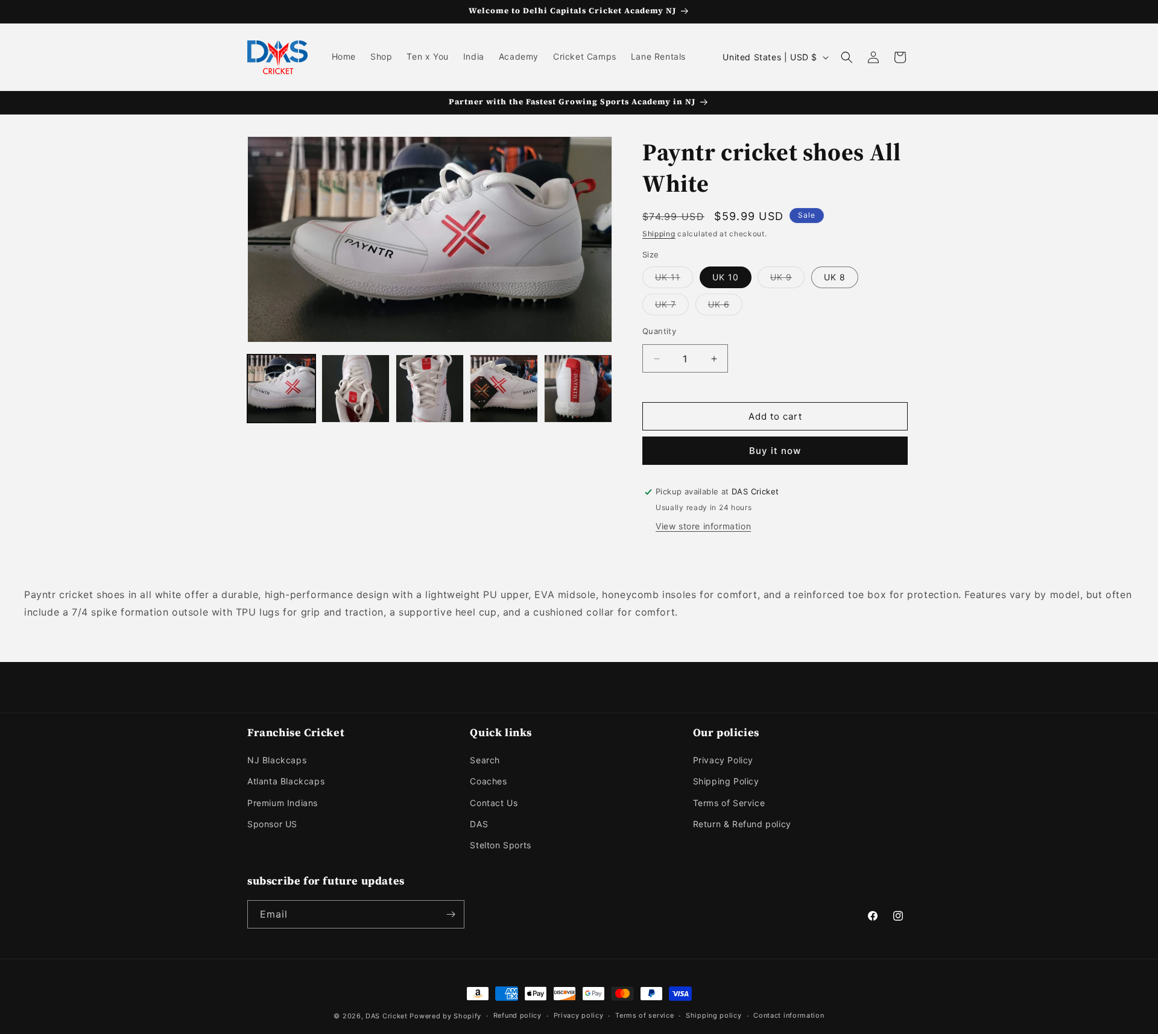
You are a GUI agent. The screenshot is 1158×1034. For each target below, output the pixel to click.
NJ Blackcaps (276, 760)
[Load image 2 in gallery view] (355, 389)
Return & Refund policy (742, 824)
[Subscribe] (450, 914)
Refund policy (517, 1015)
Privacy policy (579, 1015)
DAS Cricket (386, 1016)
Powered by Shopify (445, 1016)
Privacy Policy (723, 760)
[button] (847, 57)
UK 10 (725, 277)
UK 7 (672, 306)
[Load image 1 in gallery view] (281, 389)
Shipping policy (714, 1015)
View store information (703, 526)
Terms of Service (729, 803)
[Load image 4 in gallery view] (504, 389)
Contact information (788, 1015)
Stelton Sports (500, 845)
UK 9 (787, 279)
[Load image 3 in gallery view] (430, 389)
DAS (479, 824)
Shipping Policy (726, 781)
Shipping (659, 233)
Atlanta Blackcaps (285, 781)
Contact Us (493, 803)
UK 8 (835, 277)
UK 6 (725, 306)
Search (485, 760)
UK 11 (674, 279)
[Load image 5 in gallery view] (578, 389)
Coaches (488, 781)
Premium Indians (282, 803)
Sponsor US (272, 824)
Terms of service (644, 1015)
